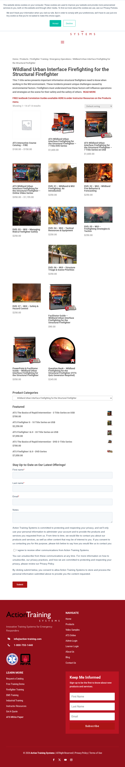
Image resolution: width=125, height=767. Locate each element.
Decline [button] (69, 23)
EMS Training (12, 695)
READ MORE (89, 92)
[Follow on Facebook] (53, 760)
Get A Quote (12, 711)
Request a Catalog (14, 678)
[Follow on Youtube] (65, 760)
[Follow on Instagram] (71, 760)
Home (15, 59)
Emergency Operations (60, 59)
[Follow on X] (59, 760)
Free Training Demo (15, 684)
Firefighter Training (39, 59)
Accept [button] (55, 23)
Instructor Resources (16, 706)
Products (24, 59)
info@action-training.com (28, 639)
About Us (70, 651)
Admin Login (71, 640)
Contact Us (71, 662)
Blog (68, 657)
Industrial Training (14, 700)
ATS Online (71, 635)
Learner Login (72, 646)
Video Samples (73, 629)
